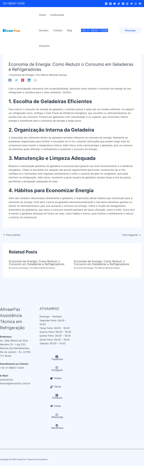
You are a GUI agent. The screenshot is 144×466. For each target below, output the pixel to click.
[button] (130, 30)
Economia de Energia (22, 75)
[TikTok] (119, 3)
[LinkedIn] (29, 79)
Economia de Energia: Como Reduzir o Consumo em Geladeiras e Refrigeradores (36, 263)
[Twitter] (114, 3)
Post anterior (12, 235)
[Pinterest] (123, 3)
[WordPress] (140, 3)
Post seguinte (131, 235)
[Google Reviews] (127, 3)
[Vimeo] (131, 3)
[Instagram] (110, 3)
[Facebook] (106, 3)
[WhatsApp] (135, 3)
